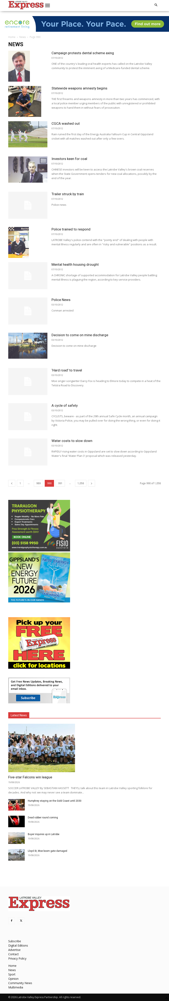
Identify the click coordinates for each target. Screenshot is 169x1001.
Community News (20, 983)
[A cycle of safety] (27, 416)
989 (38, 483)
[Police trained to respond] (27, 242)
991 (60, 483)
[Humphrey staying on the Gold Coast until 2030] (16, 805)
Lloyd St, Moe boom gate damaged (47, 850)
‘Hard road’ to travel (67, 370)
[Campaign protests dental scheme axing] (27, 66)
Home (11, 37)
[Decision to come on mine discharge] (27, 346)
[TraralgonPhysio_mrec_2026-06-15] (39, 550)
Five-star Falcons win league (30, 777)
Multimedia (15, 987)
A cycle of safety (65, 405)
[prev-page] (11, 483)
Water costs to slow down (72, 441)
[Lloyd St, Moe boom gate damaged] (16, 855)
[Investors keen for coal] (27, 169)
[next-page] (91, 483)
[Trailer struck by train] (27, 205)
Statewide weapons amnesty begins (79, 88)
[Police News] (27, 310)
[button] (47, 5)
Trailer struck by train (68, 194)
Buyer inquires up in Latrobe (43, 834)
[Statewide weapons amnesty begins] (27, 101)
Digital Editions (18, 945)
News (22, 37)
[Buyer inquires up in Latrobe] (16, 838)
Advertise (14, 950)
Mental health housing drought (75, 264)
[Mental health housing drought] (27, 275)
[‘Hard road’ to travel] (27, 381)
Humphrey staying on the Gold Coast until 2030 (54, 800)
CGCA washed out (66, 123)
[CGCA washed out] (27, 134)
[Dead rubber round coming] (16, 821)
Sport (11, 974)
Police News (61, 300)
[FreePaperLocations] (39, 668)
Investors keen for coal (69, 159)
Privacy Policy (17, 958)
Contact (13, 954)
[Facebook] (11, 921)
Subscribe (14, 941)
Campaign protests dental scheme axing (83, 53)
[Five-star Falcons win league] (84, 748)
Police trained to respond (71, 229)
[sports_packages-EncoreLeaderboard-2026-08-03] (84, 24)
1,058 (80, 483)
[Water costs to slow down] (27, 451)
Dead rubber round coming (43, 817)
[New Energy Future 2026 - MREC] (39, 603)
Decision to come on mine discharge (80, 335)
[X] (21, 921)
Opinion (13, 979)
